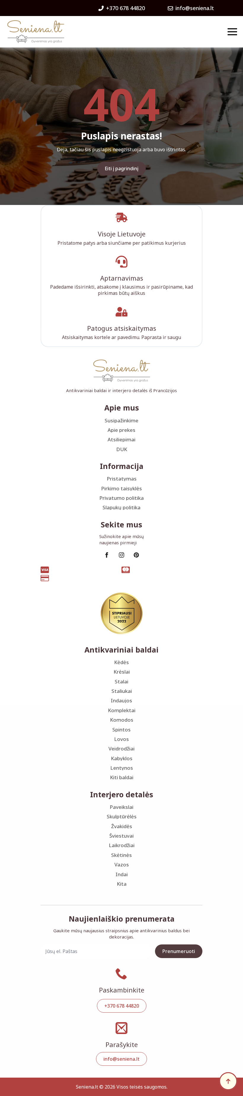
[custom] (136, 555)
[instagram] (121, 555)
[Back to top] (228, 1081)
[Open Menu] (232, 31)
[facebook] (106, 555)
